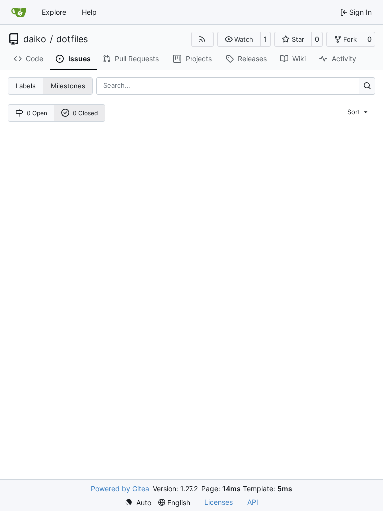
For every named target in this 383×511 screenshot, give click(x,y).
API (252, 502)
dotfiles (72, 39)
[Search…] (367, 86)
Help (89, 12)
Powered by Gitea (120, 488)
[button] (239, 39)
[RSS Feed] (202, 39)
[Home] (19, 12)
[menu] (358, 112)
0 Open (37, 113)
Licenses (218, 502)
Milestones (68, 86)
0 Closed (85, 113)
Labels (26, 86)
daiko (34, 39)
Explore (54, 12)
